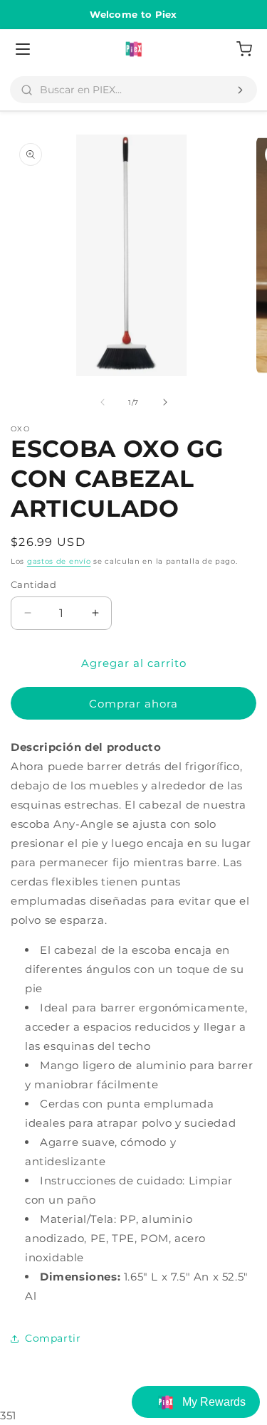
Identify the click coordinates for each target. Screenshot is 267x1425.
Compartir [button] (52, 1338)
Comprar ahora (133, 703)
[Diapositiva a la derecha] (165, 402)
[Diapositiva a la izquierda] (102, 402)
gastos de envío (59, 561)
